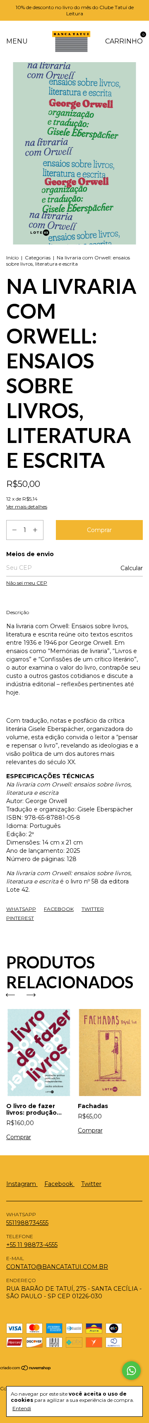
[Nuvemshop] (26, 1368)
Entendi (21, 1408)
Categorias (37, 257)
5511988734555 (27, 1223)
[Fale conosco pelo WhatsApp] (131, 1370)
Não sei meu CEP (26, 583)
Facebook (59, 909)
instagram (22, 1184)
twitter (91, 1184)
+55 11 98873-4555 (32, 1245)
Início (12, 257)
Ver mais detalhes (26, 506)
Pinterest (20, 918)
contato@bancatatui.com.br (57, 1267)
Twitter (93, 909)
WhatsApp (21, 909)
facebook (59, 1184)
